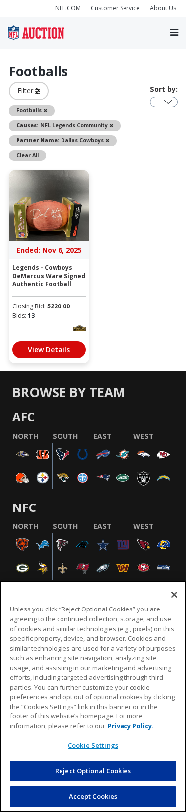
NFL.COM (68, 8)
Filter (26, 90)
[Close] (174, 595)
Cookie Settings (93, 745)
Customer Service (115, 8)
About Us (163, 8)
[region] (93, 696)
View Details (49, 349)
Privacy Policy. (131, 725)
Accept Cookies (93, 796)
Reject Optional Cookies (93, 770)
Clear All (27, 155)
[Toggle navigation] (174, 32)
